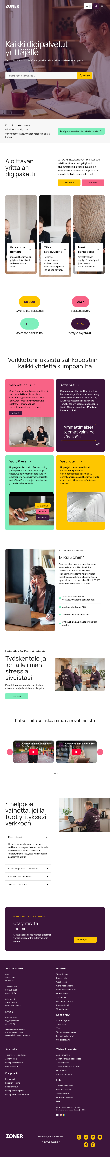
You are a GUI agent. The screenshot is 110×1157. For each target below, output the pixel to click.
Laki (58, 1101)
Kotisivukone (62, 993)
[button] (96, 6)
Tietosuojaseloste (64, 1085)
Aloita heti (69, 182)
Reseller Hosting (12, 1083)
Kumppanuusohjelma (14, 1090)
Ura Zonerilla (61, 1070)
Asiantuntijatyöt (63, 1020)
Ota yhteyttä (81, 939)
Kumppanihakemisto (14, 1062)
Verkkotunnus (62, 974)
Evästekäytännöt (64, 1089)
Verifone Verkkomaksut (66, 1032)
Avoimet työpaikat (64, 1074)
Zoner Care (61, 1024)
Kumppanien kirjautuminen (17, 1094)
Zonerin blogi (11, 1058)
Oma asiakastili (12, 1066)
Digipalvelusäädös (64, 1097)
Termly (59, 1028)
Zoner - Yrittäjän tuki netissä (68, 1058)
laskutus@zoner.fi (13, 1005)
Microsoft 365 (62, 1005)
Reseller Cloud (11, 1086)
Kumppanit (10, 1079)
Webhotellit (61, 982)
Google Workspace (64, 1001)
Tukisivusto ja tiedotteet (16, 1055)
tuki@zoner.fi (11, 1002)
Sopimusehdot (62, 1093)
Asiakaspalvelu (62, 1062)
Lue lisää (93, 182)
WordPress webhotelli (66, 989)
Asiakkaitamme (63, 1055)
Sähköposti (61, 997)
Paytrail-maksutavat (65, 1036)
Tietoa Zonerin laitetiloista (68, 1066)
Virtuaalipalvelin (63, 1009)
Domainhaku (61, 978)
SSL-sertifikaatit (63, 1040)
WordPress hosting (64, 985)
